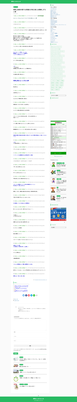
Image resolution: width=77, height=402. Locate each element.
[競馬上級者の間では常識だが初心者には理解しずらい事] (31, 295)
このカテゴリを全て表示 (58, 149)
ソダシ (52, 64)
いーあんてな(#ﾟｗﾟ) (54, 33)
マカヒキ (60, 73)
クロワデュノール (61, 55)
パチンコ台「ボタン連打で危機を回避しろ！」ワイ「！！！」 (61, 198)
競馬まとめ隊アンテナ (54, 13)
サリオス (60, 60)
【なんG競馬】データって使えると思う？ (27, 386)
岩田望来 (61, 82)
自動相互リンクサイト (54, 42)
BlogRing (56, 159)
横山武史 (52, 87)
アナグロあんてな (53, 38)
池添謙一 (60, 87)
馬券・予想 (16, 299)
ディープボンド (53, 69)
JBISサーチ (52, 19)
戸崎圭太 (57, 85)
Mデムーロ (53, 46)
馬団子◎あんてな (53, 17)
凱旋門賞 (52, 82)
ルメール (60, 78)
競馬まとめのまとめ (16, 1)
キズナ (59, 53)
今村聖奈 (62, 80)
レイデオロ (53, 80)
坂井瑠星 (57, 82)
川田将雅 (52, 85)
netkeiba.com (53, 23)
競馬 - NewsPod (53, 12)
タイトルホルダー (57, 64)
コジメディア (53, 40)
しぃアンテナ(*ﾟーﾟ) (54, 35)
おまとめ (52, 34)
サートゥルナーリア (54, 62)
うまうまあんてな (53, 8)
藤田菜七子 (57, 89)
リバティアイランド (54, 78)
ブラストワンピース (54, 73)
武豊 (56, 87)
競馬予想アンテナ (53, 15)
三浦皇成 (57, 80)
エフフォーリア (53, 51)
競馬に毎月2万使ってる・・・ (25, 366)
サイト (15, 340)
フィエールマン (53, 71)
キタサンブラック (54, 55)
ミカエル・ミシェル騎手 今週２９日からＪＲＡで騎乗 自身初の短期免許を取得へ (61, 181)
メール (15, 336)
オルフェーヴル (53, 53)
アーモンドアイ (58, 46)
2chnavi (52, 28)
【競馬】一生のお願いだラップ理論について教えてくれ (29, 377)
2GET (51, 30)
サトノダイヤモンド (54, 60)
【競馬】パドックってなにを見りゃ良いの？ (27, 372)
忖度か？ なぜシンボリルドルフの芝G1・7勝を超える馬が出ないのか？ (61, 190)
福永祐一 (52, 89)
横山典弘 (61, 85)
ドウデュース (60, 69)
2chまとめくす (53, 29)
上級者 (15, 300)
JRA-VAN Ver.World (54, 20)
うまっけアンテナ (53, 9)
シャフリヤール (61, 62)
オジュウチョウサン (61, 51)
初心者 (18, 300)
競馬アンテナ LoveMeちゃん (55, 14)
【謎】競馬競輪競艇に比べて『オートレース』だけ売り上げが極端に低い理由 (61, 173)
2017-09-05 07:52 (21, 307)
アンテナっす (53, 39)
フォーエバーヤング (61, 71)
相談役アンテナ (53, 10)
